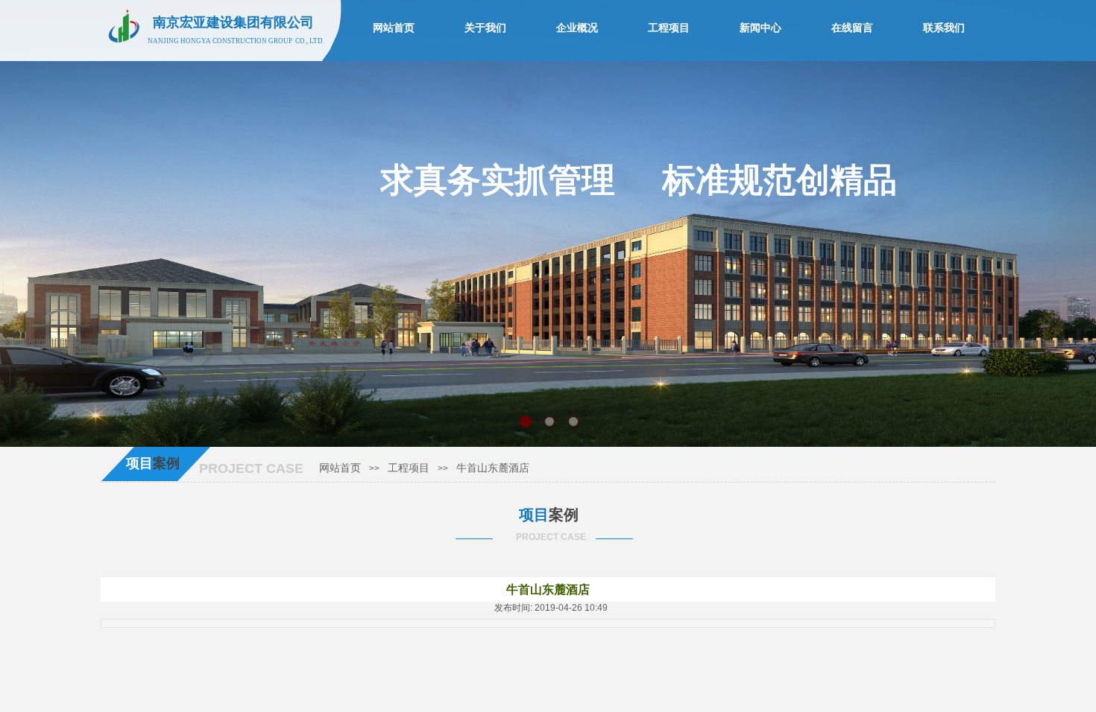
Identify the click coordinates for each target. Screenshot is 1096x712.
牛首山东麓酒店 (492, 468)
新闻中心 (760, 28)
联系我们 (944, 28)
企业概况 (577, 28)
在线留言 (852, 28)
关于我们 (485, 28)
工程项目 (408, 468)
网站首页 (340, 468)
